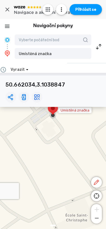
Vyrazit (18, 69)
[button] (53, 53)
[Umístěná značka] (52, 111)
